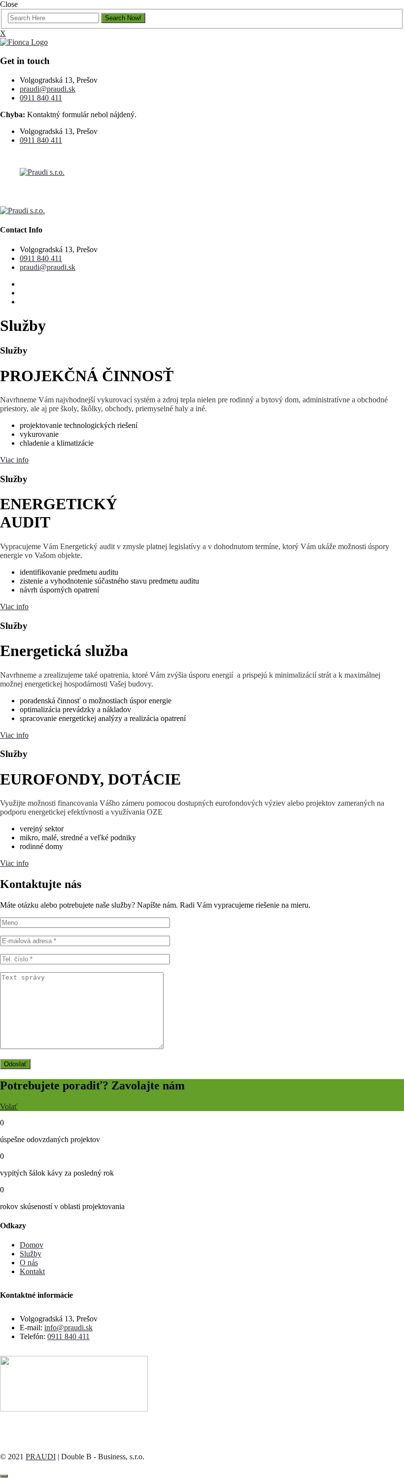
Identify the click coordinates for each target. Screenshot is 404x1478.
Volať (9, 1106)
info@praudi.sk (68, 1327)
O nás (29, 1262)
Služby (30, 1253)
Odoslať (15, 1064)
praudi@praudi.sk (47, 89)
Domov (31, 1245)
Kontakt (32, 1271)
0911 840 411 (41, 98)
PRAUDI (41, 1456)
